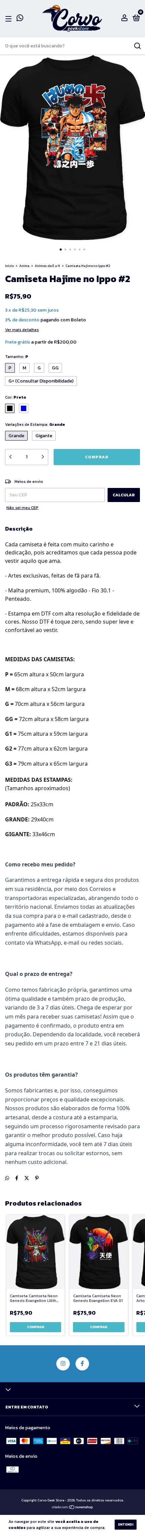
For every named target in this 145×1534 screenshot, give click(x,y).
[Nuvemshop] (73, 1508)
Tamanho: (16, 357)
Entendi (125, 1524)
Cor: (15, 397)
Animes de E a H (47, 265)
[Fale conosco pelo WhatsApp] (20, 19)
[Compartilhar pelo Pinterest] (37, 1178)
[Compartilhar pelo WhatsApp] (7, 1178)
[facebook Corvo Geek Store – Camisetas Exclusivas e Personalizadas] (82, 1363)
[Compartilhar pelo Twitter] (26, 1178)
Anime (24, 265)
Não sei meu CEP (22, 508)
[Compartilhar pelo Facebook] (16, 1178)
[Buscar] (137, 46)
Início (9, 265)
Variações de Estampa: (35, 424)
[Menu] (9, 18)
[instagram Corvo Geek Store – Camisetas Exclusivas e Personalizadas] (63, 1363)
